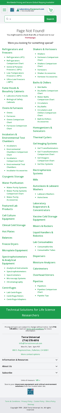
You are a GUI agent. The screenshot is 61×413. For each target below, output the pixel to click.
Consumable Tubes (46, 250)
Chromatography (15, 282)
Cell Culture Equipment (9, 217)
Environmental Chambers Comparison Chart (17, 152)
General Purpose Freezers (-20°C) (15, 68)
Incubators (12, 145)
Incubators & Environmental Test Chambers (13, 138)
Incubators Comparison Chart (15, 159)
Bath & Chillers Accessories (44, 120)
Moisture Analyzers (44, 262)
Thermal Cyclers (42, 137)
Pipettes (38, 281)
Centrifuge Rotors (15, 296)
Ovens (9, 112)
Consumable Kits (45, 246)
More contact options (30, 354)
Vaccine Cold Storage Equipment (45, 218)
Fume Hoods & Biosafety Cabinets (13, 89)
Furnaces (11, 116)
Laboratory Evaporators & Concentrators (41, 207)
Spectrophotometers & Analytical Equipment (14, 260)
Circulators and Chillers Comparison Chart (46, 113)
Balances (7, 237)
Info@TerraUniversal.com (30, 343)
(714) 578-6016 (30, 340)
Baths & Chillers (42, 82)
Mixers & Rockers (43, 226)
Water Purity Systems (17, 187)
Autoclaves (42, 197)
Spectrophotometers (16, 271)
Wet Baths (42, 87)
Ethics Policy (51, 401)
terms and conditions (35, 329)
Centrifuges (9, 287)
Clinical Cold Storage (14, 225)
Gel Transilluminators (47, 148)
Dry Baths (41, 106)
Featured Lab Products (9, 207)
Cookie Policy (39, 401)
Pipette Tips (43, 295)
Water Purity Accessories (13, 198)
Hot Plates (8, 231)
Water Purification (12, 182)
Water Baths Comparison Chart (45, 98)
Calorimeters (40, 268)
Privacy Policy (26, 401)
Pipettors (41, 286)
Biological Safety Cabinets (15, 100)
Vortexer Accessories (47, 76)
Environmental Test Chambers (16, 165)
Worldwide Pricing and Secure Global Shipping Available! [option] (30, 2)
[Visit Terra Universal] (12, 10)
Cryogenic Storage (13, 176)
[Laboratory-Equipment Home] (30, 10)
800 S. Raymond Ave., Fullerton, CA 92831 (30, 350)
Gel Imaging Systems (45, 143)
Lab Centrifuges (14, 292)
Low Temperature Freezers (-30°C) (15, 74)
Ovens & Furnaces (12, 108)
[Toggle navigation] (4, 10)
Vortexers (42, 69)
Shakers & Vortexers (45, 49)
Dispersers (39, 256)
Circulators (42, 103)
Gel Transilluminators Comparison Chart (47, 153)
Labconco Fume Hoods (17, 95)
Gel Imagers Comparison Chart (45, 159)
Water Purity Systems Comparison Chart (17, 192)
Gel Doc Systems (45, 164)
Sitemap (31, 404)
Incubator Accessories (17, 170)
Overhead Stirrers (43, 275)
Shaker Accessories (46, 73)
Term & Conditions (12, 401)
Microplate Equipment (15, 250)
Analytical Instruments (17, 268)
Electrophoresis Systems (42, 171)
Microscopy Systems (16, 278)
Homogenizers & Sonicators (42, 129)
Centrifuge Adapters (16, 299)
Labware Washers (45, 194)
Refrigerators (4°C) (15, 57)
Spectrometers (14, 275)
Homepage (30, 37)
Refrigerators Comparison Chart (15, 62)
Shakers (41, 53)
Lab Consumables (43, 242)
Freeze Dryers (10, 244)
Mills (35, 179)
